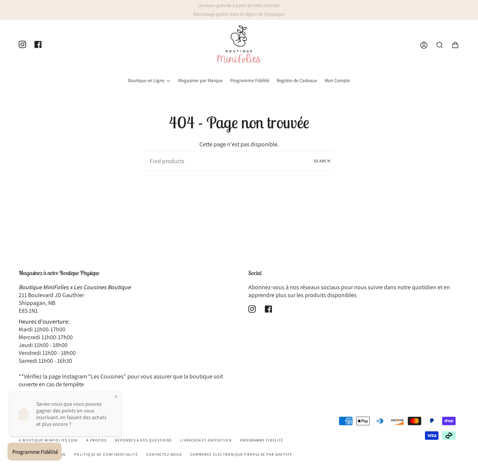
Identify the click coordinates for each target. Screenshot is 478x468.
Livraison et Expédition (206, 440)
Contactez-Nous (163, 454)
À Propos (96, 440)
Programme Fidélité (261, 440)
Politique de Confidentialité (106, 454)
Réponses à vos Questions (143, 440)
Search (322, 160)
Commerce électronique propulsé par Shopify (241, 454)
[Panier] (455, 45)
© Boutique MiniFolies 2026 (48, 440)
